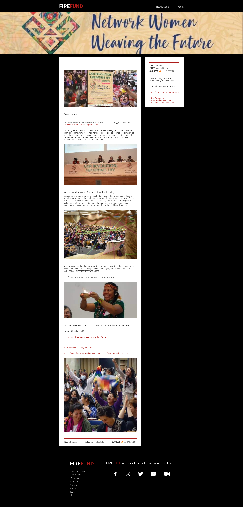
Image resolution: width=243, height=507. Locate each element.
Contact (73, 485)
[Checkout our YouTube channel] (153, 474)
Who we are (75, 474)
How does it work (78, 471)
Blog (72, 495)
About (181, 6)
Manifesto (75, 478)
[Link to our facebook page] (115, 474)
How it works (162, 6)
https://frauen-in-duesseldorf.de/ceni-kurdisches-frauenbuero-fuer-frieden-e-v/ (163, 100)
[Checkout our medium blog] (168, 474)
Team (72, 492)
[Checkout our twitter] (140, 474)
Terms (73, 488)
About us (74, 481)
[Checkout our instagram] (128, 474)
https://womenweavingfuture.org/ (164, 92)
